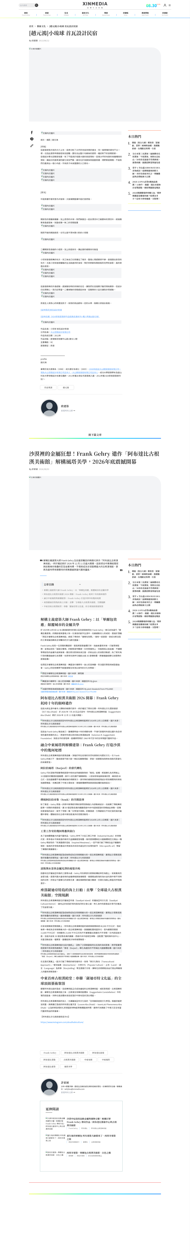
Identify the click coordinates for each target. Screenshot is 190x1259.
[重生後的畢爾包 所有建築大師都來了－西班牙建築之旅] (55, 1141)
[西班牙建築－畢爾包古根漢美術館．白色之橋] (55, 1158)
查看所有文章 (67, 410)
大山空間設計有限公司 (60, 332)
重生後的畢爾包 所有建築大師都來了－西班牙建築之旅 (91, 1137)
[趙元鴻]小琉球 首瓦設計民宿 (63, 26)
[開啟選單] (169, 5)
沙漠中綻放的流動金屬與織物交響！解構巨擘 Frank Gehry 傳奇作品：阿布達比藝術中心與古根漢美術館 (92, 1122)
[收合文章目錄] (80, 584)
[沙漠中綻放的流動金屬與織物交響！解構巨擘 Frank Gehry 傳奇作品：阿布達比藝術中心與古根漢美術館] (55, 1124)
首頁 (31, 26)
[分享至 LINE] (32, 139)
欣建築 (35, 40)
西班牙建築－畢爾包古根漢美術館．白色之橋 (89, 1152)
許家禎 (35, 469)
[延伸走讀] (70, 316)
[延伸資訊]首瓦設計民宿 (51, 309)
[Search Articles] (36, 5)
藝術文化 (41, 26)
